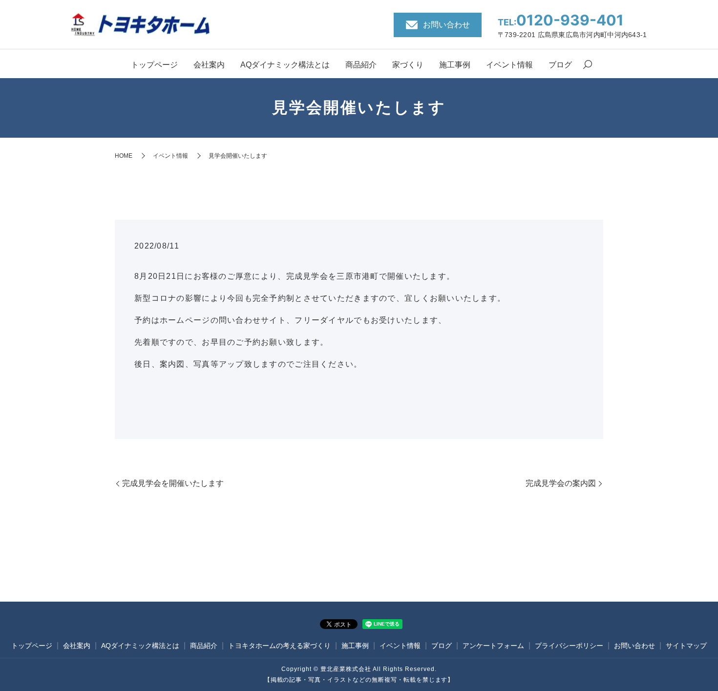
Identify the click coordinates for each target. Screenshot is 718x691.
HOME (123, 155)
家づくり (407, 65)
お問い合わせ (634, 645)
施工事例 (454, 65)
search (587, 65)
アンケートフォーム (493, 645)
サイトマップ (686, 645)
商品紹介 (361, 65)
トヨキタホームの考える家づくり (279, 645)
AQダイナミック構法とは (285, 65)
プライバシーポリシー (569, 645)
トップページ (154, 65)
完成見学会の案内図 (561, 483)
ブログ (560, 65)
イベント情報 (509, 65)
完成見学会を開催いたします (173, 483)
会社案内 (209, 65)
